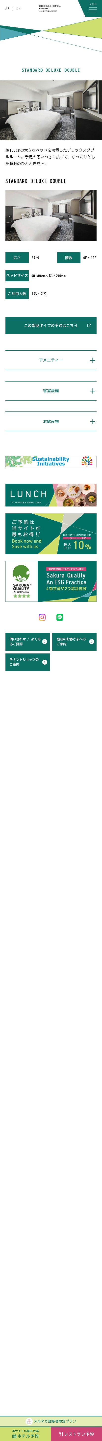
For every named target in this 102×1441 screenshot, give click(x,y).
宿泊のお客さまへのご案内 (71, 641)
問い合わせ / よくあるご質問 (25, 641)
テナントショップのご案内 (24, 662)
